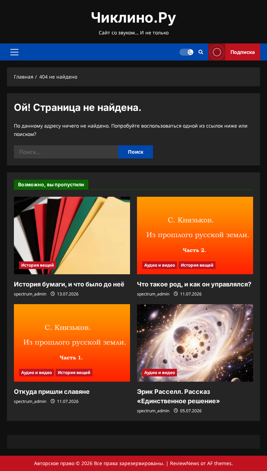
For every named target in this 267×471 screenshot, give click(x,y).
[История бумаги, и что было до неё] (72, 235)
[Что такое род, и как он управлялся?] (195, 235)
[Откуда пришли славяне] (72, 343)
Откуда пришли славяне (52, 391)
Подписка (242, 52)
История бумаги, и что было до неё (69, 284)
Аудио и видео (159, 265)
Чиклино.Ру (133, 17)
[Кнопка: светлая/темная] (186, 52)
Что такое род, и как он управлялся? (194, 284)
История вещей (37, 265)
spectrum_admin (30, 294)
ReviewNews (184, 463)
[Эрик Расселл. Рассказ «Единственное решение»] (195, 343)
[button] (14, 52)
